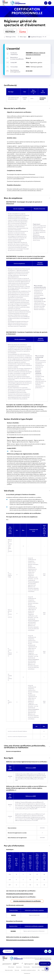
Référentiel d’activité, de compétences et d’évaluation (20, 940)
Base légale (8, 758)
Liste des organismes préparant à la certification (27, 901)
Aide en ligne (23, 37)
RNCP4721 (13, 915)
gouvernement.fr (6, 963)
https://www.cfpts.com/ (43, 98)
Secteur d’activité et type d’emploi (18, 419)
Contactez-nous (27, 973)
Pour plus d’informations (14, 845)
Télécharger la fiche (11, 37)
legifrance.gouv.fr (28, 963)
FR (43, 37)
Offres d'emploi (11, 967)
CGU (39, 970)
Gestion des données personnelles (38, 967)
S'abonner (8, 951)
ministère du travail (16, 964)
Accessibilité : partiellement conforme (28, 970)
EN (45, 37)
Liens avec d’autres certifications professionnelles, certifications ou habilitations (24, 746)
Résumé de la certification (15, 108)
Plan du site (17, 970)
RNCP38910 (13, 931)
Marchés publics (27, 967)
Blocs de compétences (13, 198)
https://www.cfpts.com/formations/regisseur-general (19, 893)
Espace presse (19, 967)
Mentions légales (45, 970)
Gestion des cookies (9, 970)
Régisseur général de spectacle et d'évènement (35, 53)
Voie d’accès (9, 490)
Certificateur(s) (10, 85)
